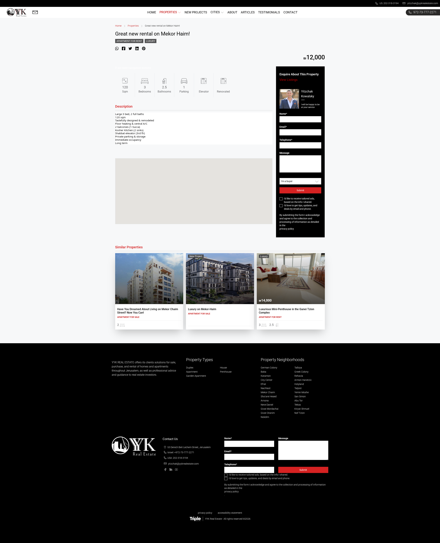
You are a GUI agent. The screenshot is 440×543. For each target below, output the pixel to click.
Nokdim (265, 417)
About (232, 12)
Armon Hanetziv (303, 380)
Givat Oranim (268, 413)
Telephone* (285, 139)
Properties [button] (169, 12)
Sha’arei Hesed (269, 396)
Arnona (265, 400)
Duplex (189, 367)
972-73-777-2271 (425, 12)
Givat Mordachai (269, 408)
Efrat (263, 384)
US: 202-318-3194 (389, 3)
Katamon (266, 375)
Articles (248, 12)
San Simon (300, 396)
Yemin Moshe (301, 392)
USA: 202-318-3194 (177, 458)
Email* (283, 126)
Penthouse (226, 371)
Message (284, 153)
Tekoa (297, 404)
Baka (263, 371)
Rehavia (298, 375)
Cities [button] (216, 12)
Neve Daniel (267, 404)
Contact (290, 12)
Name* (283, 113)
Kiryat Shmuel (301, 408)
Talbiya (298, 367)
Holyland (299, 384)
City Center (266, 380)
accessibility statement (230, 512)
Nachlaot (266, 388)
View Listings (288, 80)
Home (151, 12)
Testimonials (269, 12)
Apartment (192, 371)
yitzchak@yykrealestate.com (422, 3)
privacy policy (286, 228)
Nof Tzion (299, 413)
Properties (133, 25)
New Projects (196, 12)
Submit (300, 190)
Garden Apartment (196, 375)
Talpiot (298, 388)
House (223, 367)
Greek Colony (301, 371)
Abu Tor (298, 400)
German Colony (269, 367)
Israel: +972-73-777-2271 (180, 452)
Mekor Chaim (268, 392)
